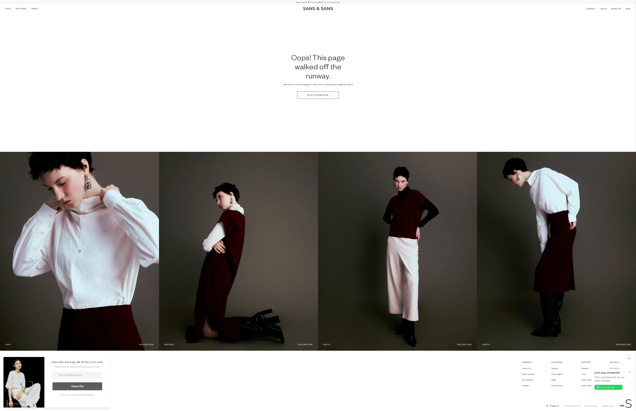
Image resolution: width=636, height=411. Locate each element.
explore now (146, 344)
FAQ (583, 374)
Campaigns (557, 374)
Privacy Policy (591, 405)
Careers (526, 385)
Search (590, 8)
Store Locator (528, 374)
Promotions (557, 385)
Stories (555, 368)
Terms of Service (572, 405)
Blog (554, 379)
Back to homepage (318, 95)
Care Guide (586, 379)
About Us (526, 368)
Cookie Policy (608, 405)
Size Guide (586, 385)
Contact (584, 368)
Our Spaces (527, 379)
